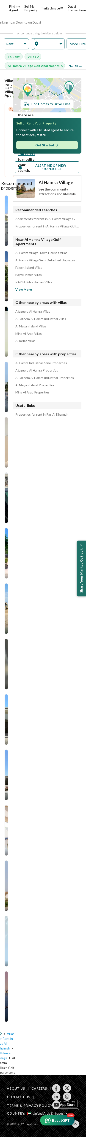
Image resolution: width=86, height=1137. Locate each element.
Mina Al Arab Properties (32, 392)
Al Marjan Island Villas (30, 326)
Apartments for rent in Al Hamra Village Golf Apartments (47, 219)
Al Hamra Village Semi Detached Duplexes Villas (47, 260)
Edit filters (26, 153)
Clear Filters (75, 66)
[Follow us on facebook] (56, 1088)
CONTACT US (18, 1097)
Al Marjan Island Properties (34, 385)
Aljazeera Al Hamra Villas (32, 311)
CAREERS (39, 1088)
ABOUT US (16, 1088)
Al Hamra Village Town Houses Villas (41, 253)
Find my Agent (14, 8)
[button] (16, 44)
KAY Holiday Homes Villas (33, 282)
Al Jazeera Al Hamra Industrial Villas (40, 319)
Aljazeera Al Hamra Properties (36, 370)
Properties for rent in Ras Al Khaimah (41, 414)
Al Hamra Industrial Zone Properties (41, 363)
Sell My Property (30, 8)
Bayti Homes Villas (28, 275)
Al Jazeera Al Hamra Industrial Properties (44, 378)
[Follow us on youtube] (56, 1105)
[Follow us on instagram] (67, 1096)
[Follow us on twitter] (67, 1088)
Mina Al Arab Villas (28, 334)
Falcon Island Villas (28, 267)
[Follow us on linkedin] (56, 1096)
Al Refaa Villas (25, 341)
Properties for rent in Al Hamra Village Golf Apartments (47, 226)
